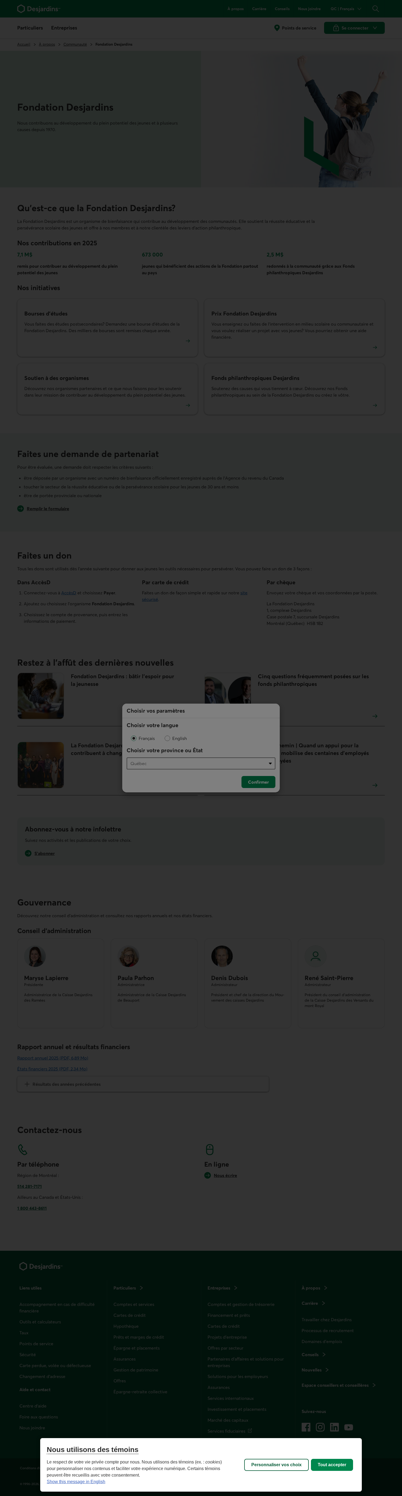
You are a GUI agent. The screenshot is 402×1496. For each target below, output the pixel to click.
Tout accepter (332, 1464)
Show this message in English (76, 1481)
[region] (201, 1465)
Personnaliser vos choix (276, 1464)
